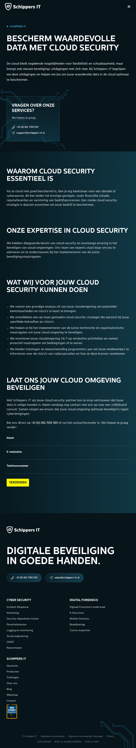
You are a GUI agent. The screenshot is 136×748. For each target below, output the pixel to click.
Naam (10, 438)
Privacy (110, 736)
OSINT (10, 642)
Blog (9, 689)
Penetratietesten (17, 624)
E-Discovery (77, 613)
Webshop (12, 695)
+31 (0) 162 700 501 (44, 423)
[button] (129, 7)
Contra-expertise (80, 630)
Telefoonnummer (17, 466)
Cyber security (19, 600)
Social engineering (17, 636)
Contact (11, 701)
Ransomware (14, 648)
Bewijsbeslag (77, 624)
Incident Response (18, 607)
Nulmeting (13, 613)
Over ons (12, 683)
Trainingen (13, 677)
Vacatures (12, 666)
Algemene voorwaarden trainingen (85, 736)
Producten (13, 672)
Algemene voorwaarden (53, 736)
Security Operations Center (23, 619)
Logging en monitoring (20, 630)
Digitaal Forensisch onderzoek (87, 607)
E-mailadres (14, 452)
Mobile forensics (79, 619)
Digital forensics (84, 600)
